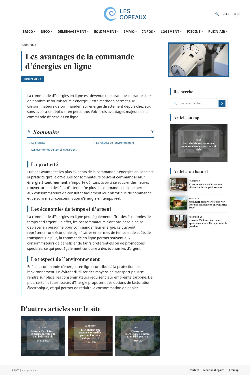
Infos (199, 140)
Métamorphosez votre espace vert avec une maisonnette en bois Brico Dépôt (208, 204)
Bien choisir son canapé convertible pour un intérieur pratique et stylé (90, 334)
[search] (217, 14)
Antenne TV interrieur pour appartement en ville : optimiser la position (208, 223)
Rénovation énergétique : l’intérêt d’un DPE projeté (137, 333)
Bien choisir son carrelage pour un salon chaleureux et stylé (198, 146)
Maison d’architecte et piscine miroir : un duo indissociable (43, 333)
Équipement (32, 79)
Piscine (43, 327)
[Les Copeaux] (125, 14)
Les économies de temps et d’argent (54, 149)
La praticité (38, 142)
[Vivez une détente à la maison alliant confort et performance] (178, 184)
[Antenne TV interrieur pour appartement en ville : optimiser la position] (178, 221)
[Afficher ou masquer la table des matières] (106, 132)
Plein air (194, 198)
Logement (90, 326)
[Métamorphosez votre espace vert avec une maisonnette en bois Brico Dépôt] (178, 203)
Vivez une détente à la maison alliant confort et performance (205, 185)
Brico (137, 327)
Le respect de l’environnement (115, 142)
